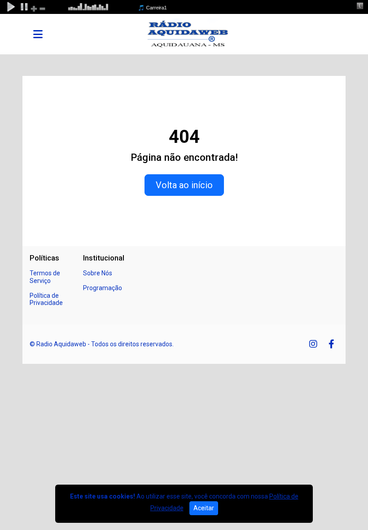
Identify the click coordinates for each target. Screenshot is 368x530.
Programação (102, 288)
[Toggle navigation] (38, 34)
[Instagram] (313, 344)
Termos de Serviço (45, 276)
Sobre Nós (97, 273)
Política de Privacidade (46, 299)
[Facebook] (331, 344)
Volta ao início (184, 185)
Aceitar (203, 508)
